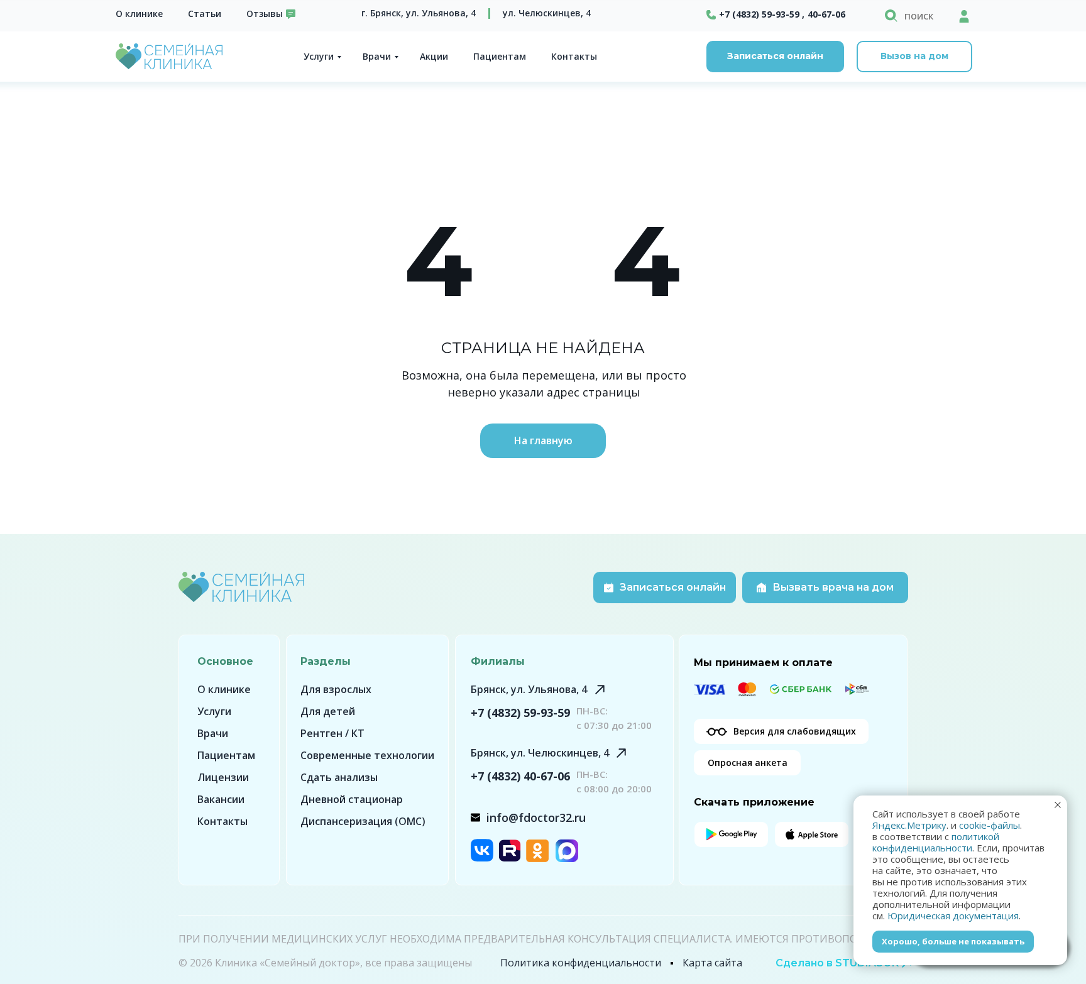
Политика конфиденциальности (580, 963)
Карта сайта (712, 963)
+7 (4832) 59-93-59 (520, 712)
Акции (434, 56)
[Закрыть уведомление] (1057, 805)
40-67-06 (826, 14)
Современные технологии (367, 755)
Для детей (327, 711)
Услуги (319, 56)
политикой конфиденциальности (935, 842)
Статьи (204, 13)
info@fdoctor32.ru (536, 817)
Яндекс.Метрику (909, 825)
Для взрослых (335, 689)
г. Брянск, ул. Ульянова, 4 (418, 13)
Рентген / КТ (332, 733)
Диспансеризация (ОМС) (362, 821)
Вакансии (220, 799)
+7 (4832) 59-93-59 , (761, 14)
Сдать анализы (339, 777)
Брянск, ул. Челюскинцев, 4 (540, 753)
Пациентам (499, 56)
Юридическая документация (953, 915)
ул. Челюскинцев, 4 (547, 13)
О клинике (139, 13)
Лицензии (223, 777)
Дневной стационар (351, 799)
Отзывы (264, 13)
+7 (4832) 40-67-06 (520, 776)
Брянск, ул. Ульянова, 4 (529, 689)
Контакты (574, 56)
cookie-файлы (989, 825)
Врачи (377, 56)
